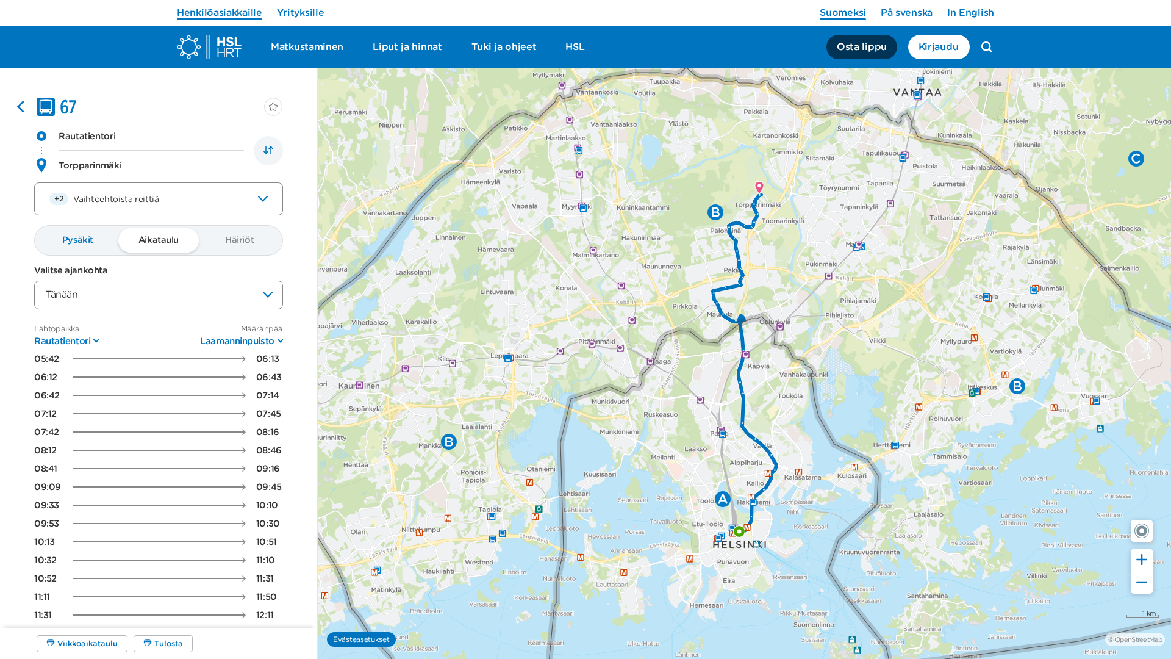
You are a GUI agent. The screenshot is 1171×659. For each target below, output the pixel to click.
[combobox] (158, 199)
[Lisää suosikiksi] (273, 107)
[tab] (77, 240)
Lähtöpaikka (57, 328)
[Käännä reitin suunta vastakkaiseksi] (268, 150)
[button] (1142, 531)
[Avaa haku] (987, 47)
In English (970, 12)
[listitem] (158, 359)
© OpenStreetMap (1135, 639)
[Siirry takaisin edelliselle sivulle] (21, 107)
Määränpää (262, 328)
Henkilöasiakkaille (219, 12)
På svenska (907, 12)
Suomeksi (843, 12)
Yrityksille (300, 12)
